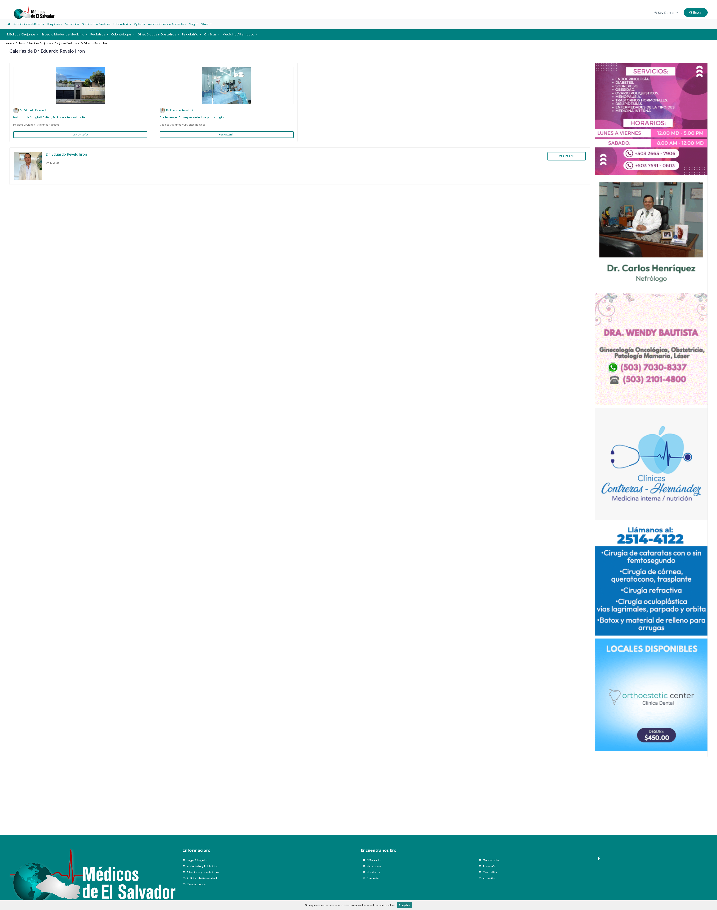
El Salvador (374, 860)
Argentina (489, 878)
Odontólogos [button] (121, 34)
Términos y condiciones (203, 872)
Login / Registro (197, 860)
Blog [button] (192, 24)
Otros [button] (205, 24)
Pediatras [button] (98, 34)
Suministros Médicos (96, 24)
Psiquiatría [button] (190, 34)
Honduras (373, 872)
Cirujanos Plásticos (66, 43)
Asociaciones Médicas (28, 24)
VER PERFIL (566, 156)
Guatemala (491, 860)
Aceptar (404, 905)
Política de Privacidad (202, 878)
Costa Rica (490, 872)
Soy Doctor (666, 13)
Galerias (20, 43)
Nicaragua (374, 866)
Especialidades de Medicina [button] (63, 34)
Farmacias (72, 24)
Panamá (489, 866)
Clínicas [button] (210, 34)
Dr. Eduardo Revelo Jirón (94, 43)
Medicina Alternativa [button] (239, 34)
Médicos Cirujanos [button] (21, 34)
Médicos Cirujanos (40, 43)
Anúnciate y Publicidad (202, 866)
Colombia (373, 878)
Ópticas (139, 24)
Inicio (9, 43)
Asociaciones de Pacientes (167, 24)
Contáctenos (196, 884)
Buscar (697, 12)
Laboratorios (122, 24)
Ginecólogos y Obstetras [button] (157, 34)
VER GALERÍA (80, 134)
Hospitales (54, 24)
